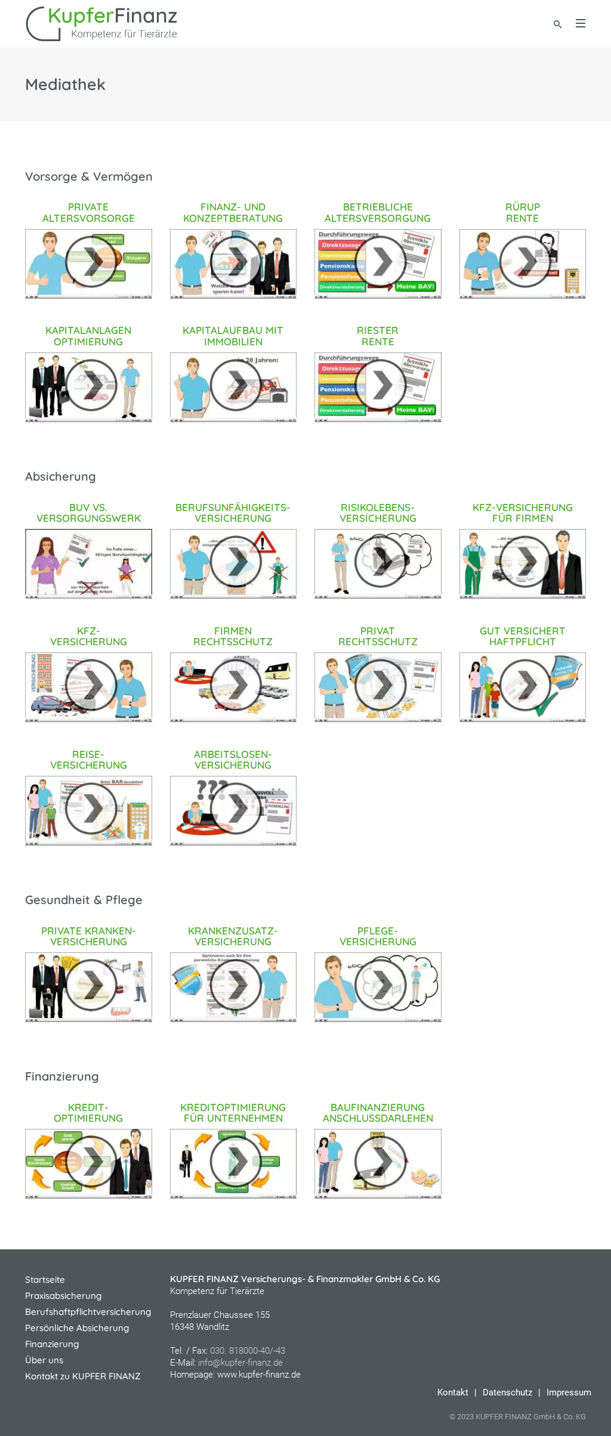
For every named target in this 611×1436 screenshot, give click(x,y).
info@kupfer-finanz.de (240, 1362)
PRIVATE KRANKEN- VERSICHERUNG (88, 936)
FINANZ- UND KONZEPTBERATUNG (233, 212)
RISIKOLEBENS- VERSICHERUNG (378, 513)
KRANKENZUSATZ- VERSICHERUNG (233, 936)
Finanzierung (52, 1344)
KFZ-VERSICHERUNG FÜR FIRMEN (523, 513)
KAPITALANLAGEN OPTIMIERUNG (88, 336)
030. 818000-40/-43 (247, 1350)
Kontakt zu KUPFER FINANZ (83, 1376)
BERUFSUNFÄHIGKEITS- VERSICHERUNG (233, 513)
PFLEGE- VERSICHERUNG (378, 936)
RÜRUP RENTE (522, 212)
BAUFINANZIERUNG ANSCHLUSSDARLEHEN (378, 1113)
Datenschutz (507, 1392)
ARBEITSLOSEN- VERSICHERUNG (233, 760)
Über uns (44, 1360)
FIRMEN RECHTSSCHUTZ (233, 636)
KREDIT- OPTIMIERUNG (88, 1113)
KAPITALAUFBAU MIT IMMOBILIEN (233, 336)
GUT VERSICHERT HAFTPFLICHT (523, 636)
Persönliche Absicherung (77, 1327)
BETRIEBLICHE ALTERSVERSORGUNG (378, 212)
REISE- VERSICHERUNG (88, 760)
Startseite (45, 1279)
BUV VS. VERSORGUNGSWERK (88, 513)
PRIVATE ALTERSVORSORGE (88, 212)
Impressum (569, 1392)
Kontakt (452, 1392)
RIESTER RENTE (378, 336)
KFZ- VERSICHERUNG (88, 636)
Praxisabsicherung (63, 1295)
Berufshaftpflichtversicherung (88, 1311)
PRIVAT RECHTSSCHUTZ (378, 636)
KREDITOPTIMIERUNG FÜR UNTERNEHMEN (233, 1113)
